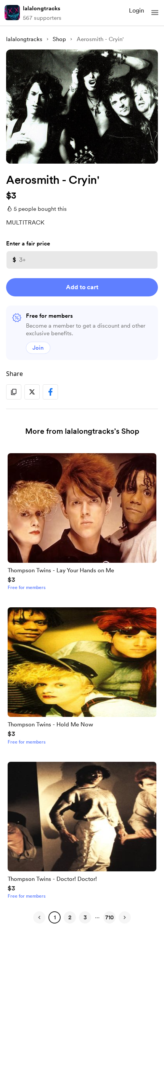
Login (136, 10)
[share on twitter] (32, 392)
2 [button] (69, 917)
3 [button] (85, 917)
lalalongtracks (41, 8)
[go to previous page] (39, 917)
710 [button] (109, 917)
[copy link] (13, 392)
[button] (154, 12)
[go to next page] (125, 917)
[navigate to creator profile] (12, 12)
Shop (59, 39)
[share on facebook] (50, 392)
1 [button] (55, 917)
